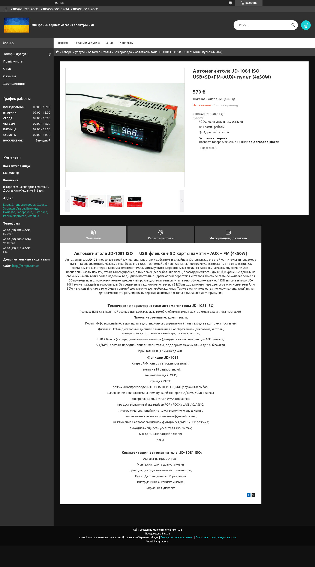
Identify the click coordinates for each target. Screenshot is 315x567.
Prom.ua (177, 529)
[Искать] (293, 25)
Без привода (123, 52)
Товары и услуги (85, 43)
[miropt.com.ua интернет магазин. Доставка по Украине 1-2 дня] (16, 25)
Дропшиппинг (14, 83)
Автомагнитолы (99, 52)
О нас (109, 43)
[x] (253, 495)
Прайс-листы (13, 61)
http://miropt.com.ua (25, 266)
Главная (62, 43)
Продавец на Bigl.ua (157, 533)
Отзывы (9, 76)
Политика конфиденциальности (216, 537)
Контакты (127, 43)
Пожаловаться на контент (177, 537)
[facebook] (248, 495)
